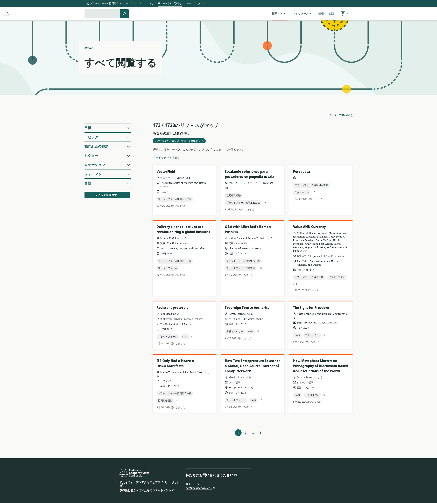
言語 (87, 183)
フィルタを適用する (107, 195)
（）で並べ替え (343, 115)
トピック (91, 137)
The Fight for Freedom (311, 307)
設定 (332, 14)
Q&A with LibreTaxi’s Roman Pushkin (248, 229)
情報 (321, 14)
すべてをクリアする (165, 157)
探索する (277, 14)
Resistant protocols (172, 307)
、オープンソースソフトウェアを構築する (179, 141)
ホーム (88, 47)
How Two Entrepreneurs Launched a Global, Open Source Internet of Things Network (252, 366)
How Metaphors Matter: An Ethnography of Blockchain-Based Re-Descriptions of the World (320, 366)
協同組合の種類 (96, 146)
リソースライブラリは (170, 3)
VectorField (166, 171)
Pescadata (301, 171)
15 (259, 433)
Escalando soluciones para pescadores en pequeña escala (249, 174)
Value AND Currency (309, 226)
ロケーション (94, 164)
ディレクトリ (146, 3)
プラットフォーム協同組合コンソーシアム (112, 3)
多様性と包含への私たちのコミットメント (145, 490)
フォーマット (94, 174)
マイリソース (300, 14)
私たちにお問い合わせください (209, 475)
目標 (87, 127)
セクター (91, 155)
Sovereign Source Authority (247, 307)
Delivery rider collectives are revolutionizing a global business (183, 229)
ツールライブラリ (195, 3)
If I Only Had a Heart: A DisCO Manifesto (175, 363)
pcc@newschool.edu (199, 488)
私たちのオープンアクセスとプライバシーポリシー (150, 482)
